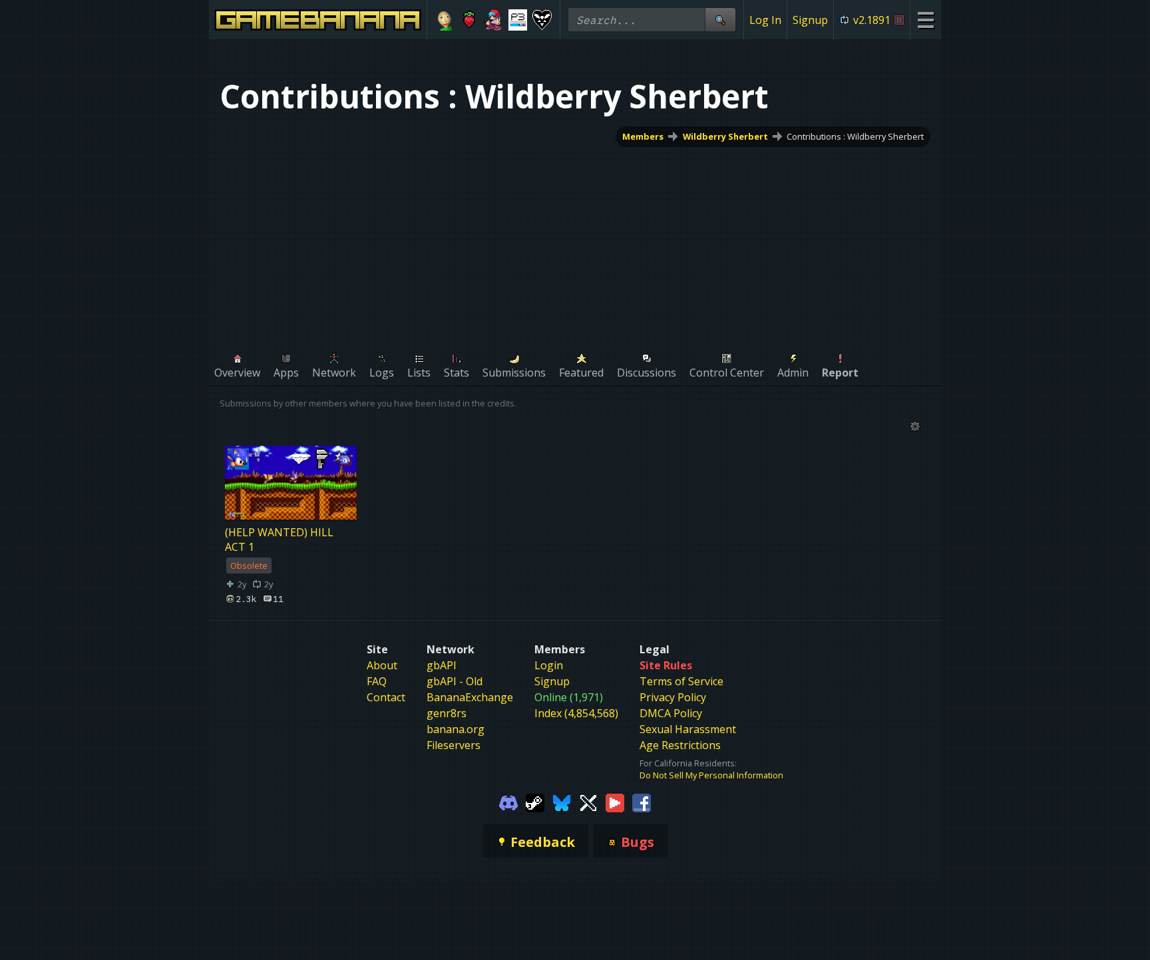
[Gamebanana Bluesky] (561, 802)
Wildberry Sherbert (725, 136)
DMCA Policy (671, 713)
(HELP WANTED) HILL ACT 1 (279, 539)
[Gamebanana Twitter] (588, 802)
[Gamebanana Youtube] (615, 802)
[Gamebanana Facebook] (641, 802)
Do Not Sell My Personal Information (711, 775)
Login (548, 665)
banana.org (455, 729)
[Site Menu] (925, 19)
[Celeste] (469, 20)
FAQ (377, 681)
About (382, 665)
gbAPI (442, 665)
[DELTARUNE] (542, 20)
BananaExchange (470, 697)
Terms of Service (681, 681)
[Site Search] (720, 19)
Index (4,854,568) (576, 713)
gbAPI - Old (454, 681)
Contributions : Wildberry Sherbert (855, 136)
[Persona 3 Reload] (518, 20)
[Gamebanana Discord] (508, 802)
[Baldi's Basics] (445, 20)
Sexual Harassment (688, 729)
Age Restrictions (680, 745)
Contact (386, 697)
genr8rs (447, 713)
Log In (765, 20)
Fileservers (453, 745)
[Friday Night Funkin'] (493, 20)
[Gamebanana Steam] (535, 802)
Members (643, 136)
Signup (810, 20)
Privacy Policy (673, 697)
